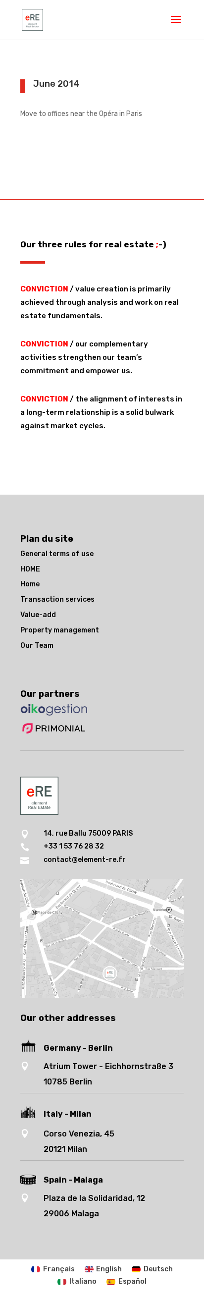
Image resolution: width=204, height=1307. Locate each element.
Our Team (36, 645)
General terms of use (57, 554)
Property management (59, 630)
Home (30, 584)
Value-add (38, 615)
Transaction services (57, 599)
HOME (30, 569)
